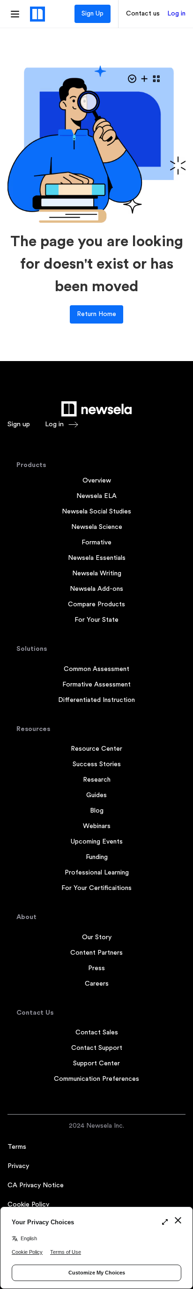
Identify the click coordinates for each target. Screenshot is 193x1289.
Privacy (18, 1166)
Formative (96, 542)
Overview (96, 480)
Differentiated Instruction (96, 700)
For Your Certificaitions (96, 888)
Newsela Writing (96, 573)
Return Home (96, 314)
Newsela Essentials (97, 558)
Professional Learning (97, 872)
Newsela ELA (96, 496)
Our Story (96, 937)
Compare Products (96, 604)
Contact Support (96, 1048)
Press (96, 968)
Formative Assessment (96, 684)
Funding (97, 857)
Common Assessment (96, 669)
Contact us (143, 13)
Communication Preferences (96, 1079)
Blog (97, 810)
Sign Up (93, 13)
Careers (97, 983)
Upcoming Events (97, 841)
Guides (96, 795)
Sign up (18, 424)
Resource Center (96, 749)
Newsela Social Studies (96, 511)
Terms (16, 1147)
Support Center (96, 1063)
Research (97, 779)
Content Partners (96, 953)
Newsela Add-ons (96, 589)
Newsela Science (96, 527)
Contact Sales (96, 1032)
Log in (176, 13)
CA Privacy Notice (35, 1185)
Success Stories (97, 764)
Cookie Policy (28, 1204)
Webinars (97, 826)
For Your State (96, 620)
